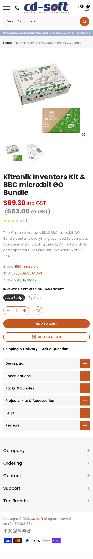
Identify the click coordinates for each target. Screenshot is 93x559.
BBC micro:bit (26, 266)
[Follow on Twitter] (10, 532)
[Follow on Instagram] (15, 532)
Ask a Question (55, 348)
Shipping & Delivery (20, 348)
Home (7, 42)
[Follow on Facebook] (5, 532)
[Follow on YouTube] (24, 532)
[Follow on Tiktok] (29, 532)
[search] (84, 21)
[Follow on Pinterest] (20, 532)
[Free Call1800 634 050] (17, 8)
